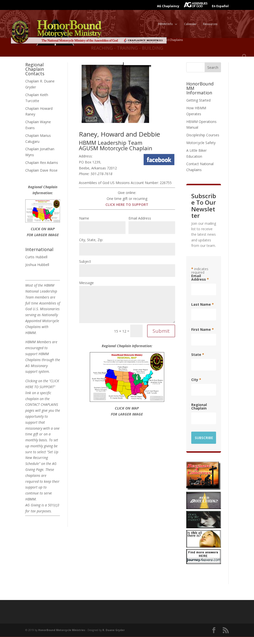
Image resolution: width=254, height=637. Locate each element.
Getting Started (198, 100)
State (197, 354)
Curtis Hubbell (36, 257)
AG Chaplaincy (168, 6)
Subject (85, 261)
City (196, 379)
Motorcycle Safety (201, 142)
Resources (210, 24)
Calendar (190, 24)
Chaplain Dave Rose (41, 170)
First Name (202, 329)
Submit (161, 331)
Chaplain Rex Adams (41, 162)
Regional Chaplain (199, 406)
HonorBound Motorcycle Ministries (61, 630)
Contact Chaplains (170, 40)
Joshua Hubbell (37, 264)
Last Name (202, 304)
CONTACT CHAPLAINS (41, 404)
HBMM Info (165, 24)
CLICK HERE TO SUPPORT (126, 204)
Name (84, 218)
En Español (220, 6)
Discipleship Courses (202, 135)
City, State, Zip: (91, 239)
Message (86, 282)
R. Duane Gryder (113, 630)
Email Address (139, 218)
